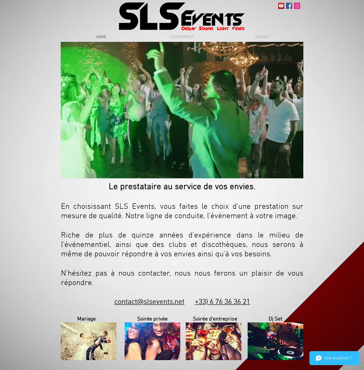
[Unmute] (75, 171)
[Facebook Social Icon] (289, 6)
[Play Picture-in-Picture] (288, 171)
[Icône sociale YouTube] (281, 6)
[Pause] (67, 171)
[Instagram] (297, 6)
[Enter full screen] (296, 171)
